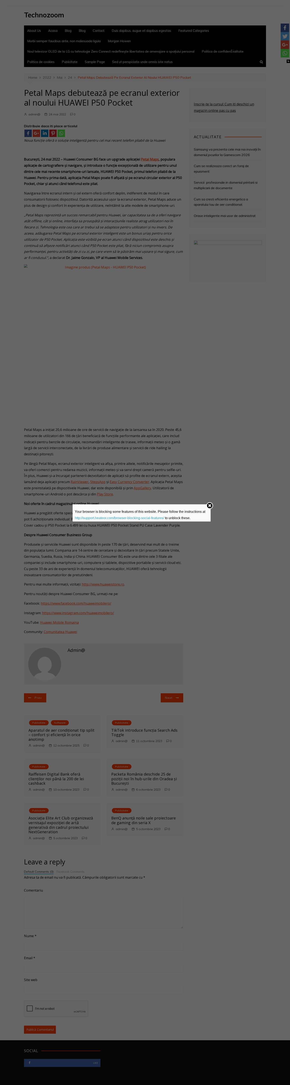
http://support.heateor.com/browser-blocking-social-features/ (119, 518)
